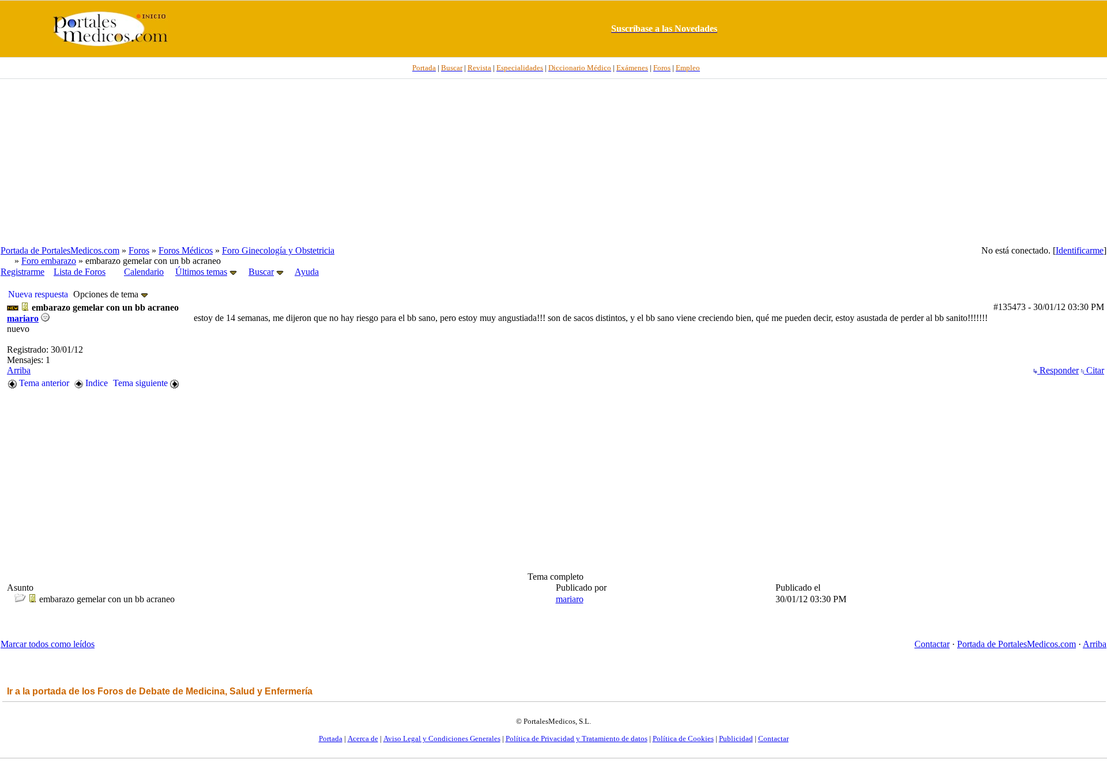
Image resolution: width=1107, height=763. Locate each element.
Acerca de (363, 738)
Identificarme (1080, 250)
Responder (1058, 370)
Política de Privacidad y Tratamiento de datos (576, 738)
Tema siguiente (141, 383)
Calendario (144, 272)
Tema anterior (43, 383)
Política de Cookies (683, 738)
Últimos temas (201, 272)
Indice (95, 383)
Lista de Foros (80, 272)
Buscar (261, 272)
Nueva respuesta (38, 294)
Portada (330, 738)
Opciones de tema (107, 294)
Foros (139, 250)
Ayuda (307, 272)
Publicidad (736, 738)
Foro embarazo (48, 261)
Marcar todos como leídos (48, 644)
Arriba (19, 370)
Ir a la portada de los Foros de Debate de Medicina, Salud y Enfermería (159, 691)
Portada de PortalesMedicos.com (60, 250)
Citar (1094, 370)
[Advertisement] (553, 162)
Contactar (932, 644)
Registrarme (22, 272)
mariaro (23, 318)
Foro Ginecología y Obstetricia (278, 250)
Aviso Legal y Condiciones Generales (441, 738)
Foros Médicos (186, 250)
